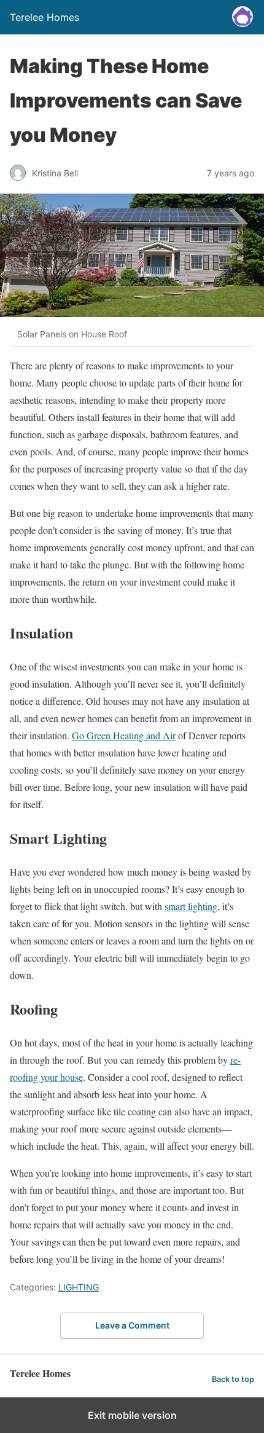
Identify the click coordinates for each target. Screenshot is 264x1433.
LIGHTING (78, 1287)
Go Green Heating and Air (124, 735)
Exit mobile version (132, 1415)
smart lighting (191, 906)
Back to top (233, 1379)
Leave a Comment (132, 1325)
